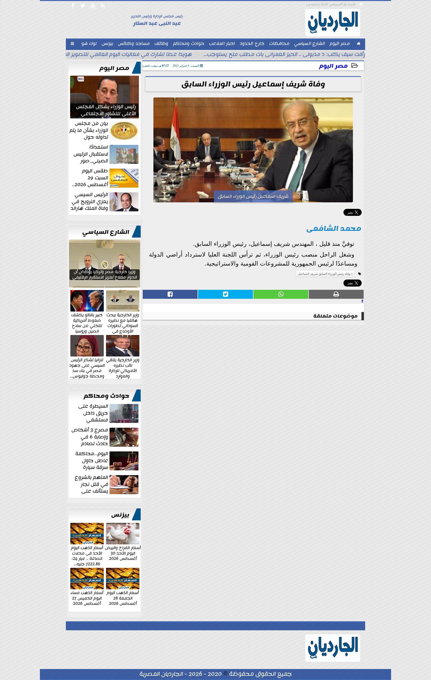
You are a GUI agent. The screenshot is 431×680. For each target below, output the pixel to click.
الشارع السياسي (105, 232)
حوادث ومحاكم (106, 395)
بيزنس (120, 514)
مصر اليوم (333, 66)
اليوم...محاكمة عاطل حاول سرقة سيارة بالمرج (107, 460)
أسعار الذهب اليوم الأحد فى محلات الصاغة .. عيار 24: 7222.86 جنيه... (87, 555)
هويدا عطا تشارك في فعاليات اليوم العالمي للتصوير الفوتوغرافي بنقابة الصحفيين (96, 55)
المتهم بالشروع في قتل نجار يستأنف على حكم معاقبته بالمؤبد (107, 484)
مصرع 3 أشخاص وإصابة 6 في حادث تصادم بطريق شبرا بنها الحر (105, 437)
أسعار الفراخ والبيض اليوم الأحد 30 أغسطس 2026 (123, 553)
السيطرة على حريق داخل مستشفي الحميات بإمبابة (108, 413)
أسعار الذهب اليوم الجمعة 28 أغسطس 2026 (123, 598)
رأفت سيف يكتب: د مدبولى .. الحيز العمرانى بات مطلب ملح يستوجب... (284, 55)
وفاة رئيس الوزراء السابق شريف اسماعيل (324, 274)
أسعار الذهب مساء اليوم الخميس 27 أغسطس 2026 (87, 598)
